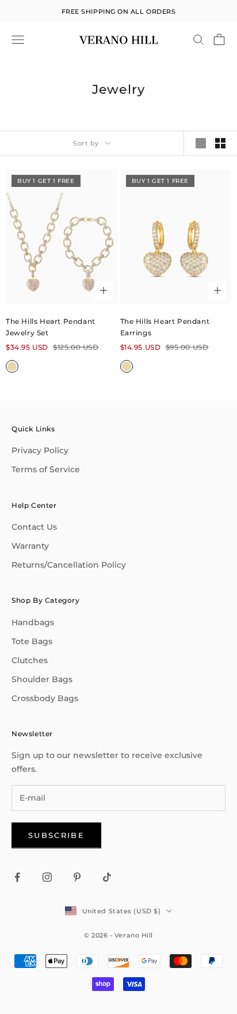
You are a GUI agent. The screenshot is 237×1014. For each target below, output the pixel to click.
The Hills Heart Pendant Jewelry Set (50, 327)
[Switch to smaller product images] (220, 143)
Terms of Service (46, 469)
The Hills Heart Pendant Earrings (165, 327)
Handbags (33, 622)
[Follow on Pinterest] (77, 877)
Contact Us (34, 527)
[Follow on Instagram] (47, 877)
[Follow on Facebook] (17, 877)
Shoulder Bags (42, 679)
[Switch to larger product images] (201, 143)
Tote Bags (32, 641)
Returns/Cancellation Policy (69, 565)
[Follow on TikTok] (107, 877)
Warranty (30, 546)
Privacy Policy (40, 450)
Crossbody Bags (45, 698)
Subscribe (56, 835)
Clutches (30, 660)
